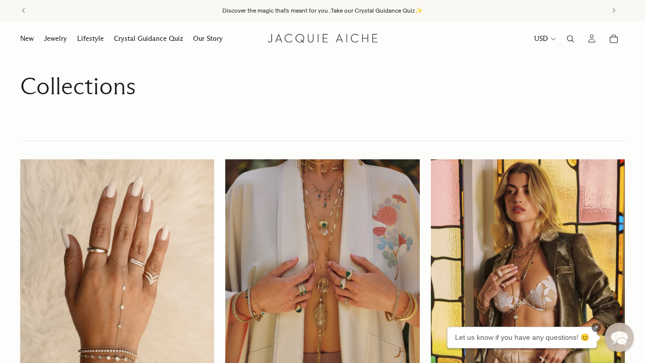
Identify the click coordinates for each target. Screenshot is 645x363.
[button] (619, 337)
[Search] (570, 39)
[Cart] (614, 39)
